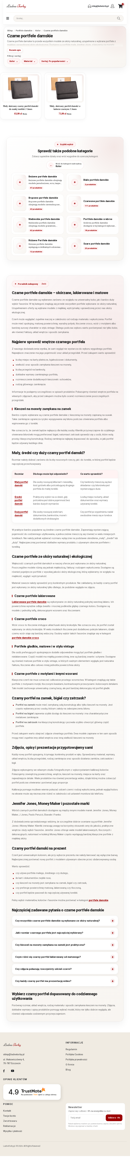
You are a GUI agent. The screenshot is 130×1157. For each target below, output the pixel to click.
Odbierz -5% (114, 1118)
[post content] (20, 88)
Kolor (38, 30)
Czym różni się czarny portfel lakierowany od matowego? (48, 957)
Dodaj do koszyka (23, 99)
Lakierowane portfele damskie (29, 601)
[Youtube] (12, 1071)
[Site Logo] (16, 6)
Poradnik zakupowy (28, 284)
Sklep (10, 30)
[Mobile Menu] (7, 18)
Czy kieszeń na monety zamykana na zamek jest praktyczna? (50, 944)
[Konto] (112, 6)
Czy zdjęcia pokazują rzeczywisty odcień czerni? (43, 969)
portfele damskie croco (25, 637)
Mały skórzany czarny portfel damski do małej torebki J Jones (20, 107)
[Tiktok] (21, 1071)
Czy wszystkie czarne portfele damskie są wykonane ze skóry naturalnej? (57, 920)
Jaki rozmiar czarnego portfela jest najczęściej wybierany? (49, 932)
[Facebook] (4, 1071)
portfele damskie (98, 900)
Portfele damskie (24, 30)
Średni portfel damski (19, 500)
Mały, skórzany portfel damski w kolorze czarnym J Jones (65, 107)
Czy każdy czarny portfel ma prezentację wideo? (43, 981)
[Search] (119, 18)
